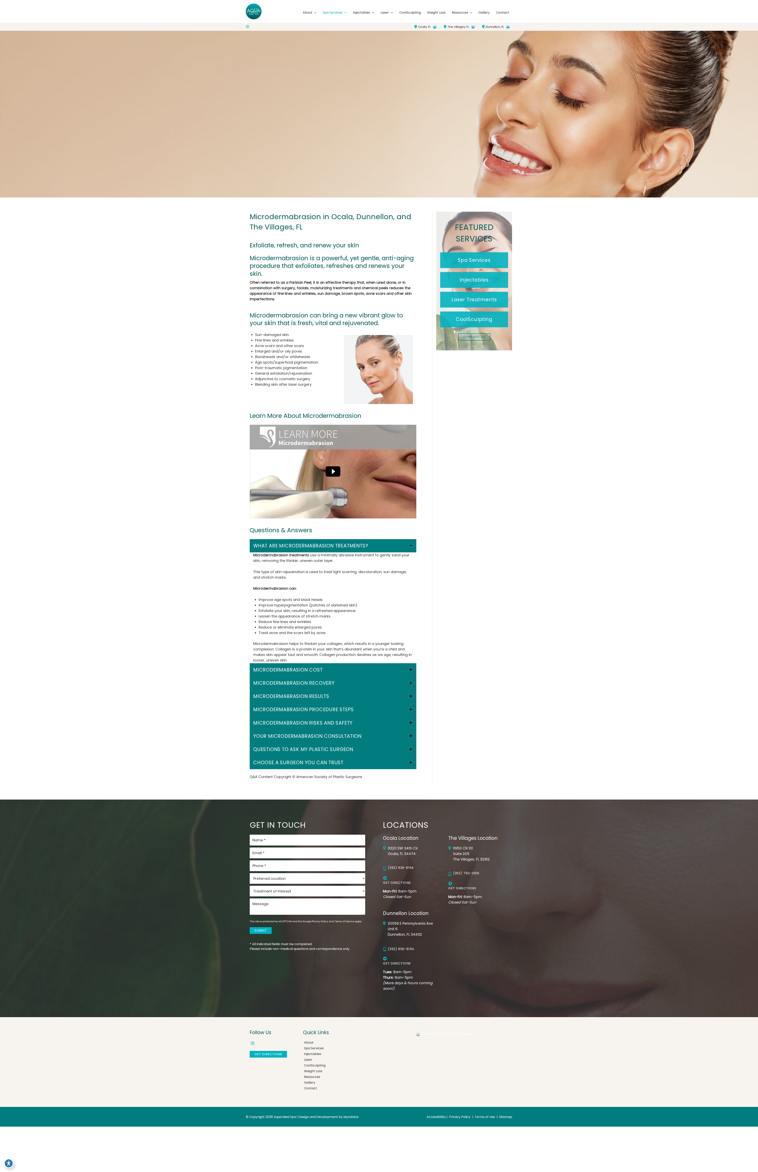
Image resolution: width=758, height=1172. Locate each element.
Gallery (309, 1082)
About (308, 1042)
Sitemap (505, 1117)
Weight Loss (313, 1071)
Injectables (312, 1054)
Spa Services (314, 1048)
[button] (474, 260)
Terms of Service (344, 921)
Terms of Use (485, 1117)
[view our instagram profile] (247, 26)
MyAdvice (350, 1117)
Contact (310, 1088)
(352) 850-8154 (401, 949)
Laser (308, 1059)
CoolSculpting (315, 1065)
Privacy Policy (320, 921)
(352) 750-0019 (466, 873)
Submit (260, 930)
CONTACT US (474, 337)
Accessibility (436, 1117)
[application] (314, 12)
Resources (312, 1077)
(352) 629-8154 (401, 867)
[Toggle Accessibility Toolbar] (8, 1163)
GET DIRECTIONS (268, 1054)
